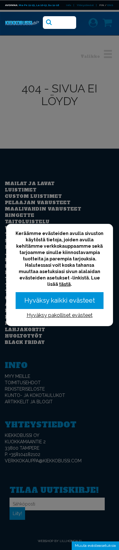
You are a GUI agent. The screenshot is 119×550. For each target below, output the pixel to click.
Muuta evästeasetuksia (95, 545)
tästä (65, 284)
